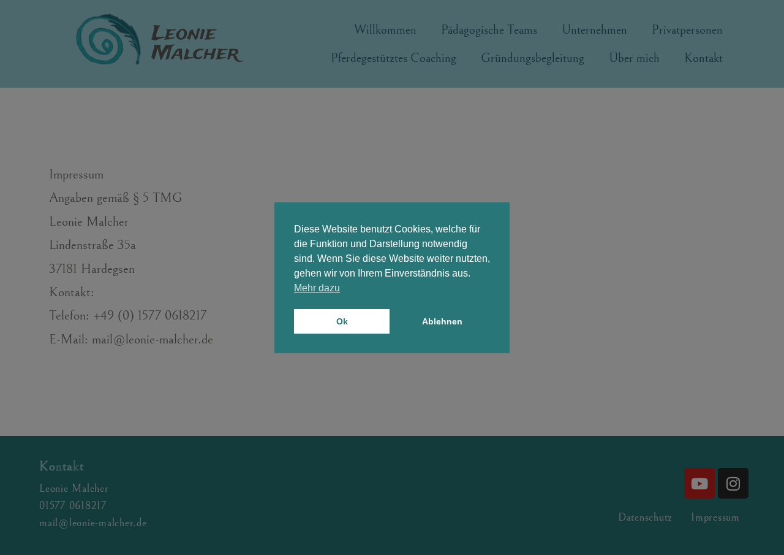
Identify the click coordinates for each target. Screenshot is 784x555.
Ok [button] (342, 321)
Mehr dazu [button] (317, 288)
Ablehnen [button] (442, 321)
